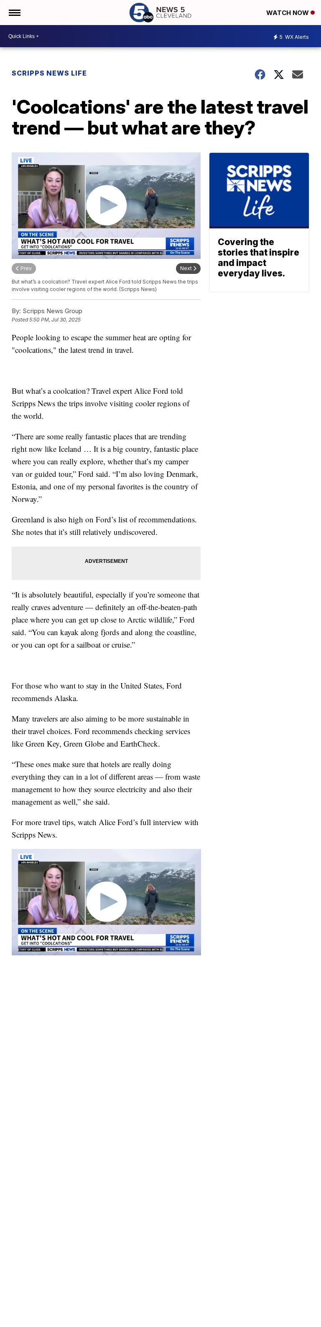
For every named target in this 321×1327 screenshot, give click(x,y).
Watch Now (288, 13)
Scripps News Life (49, 73)
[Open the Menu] (14, 12)
